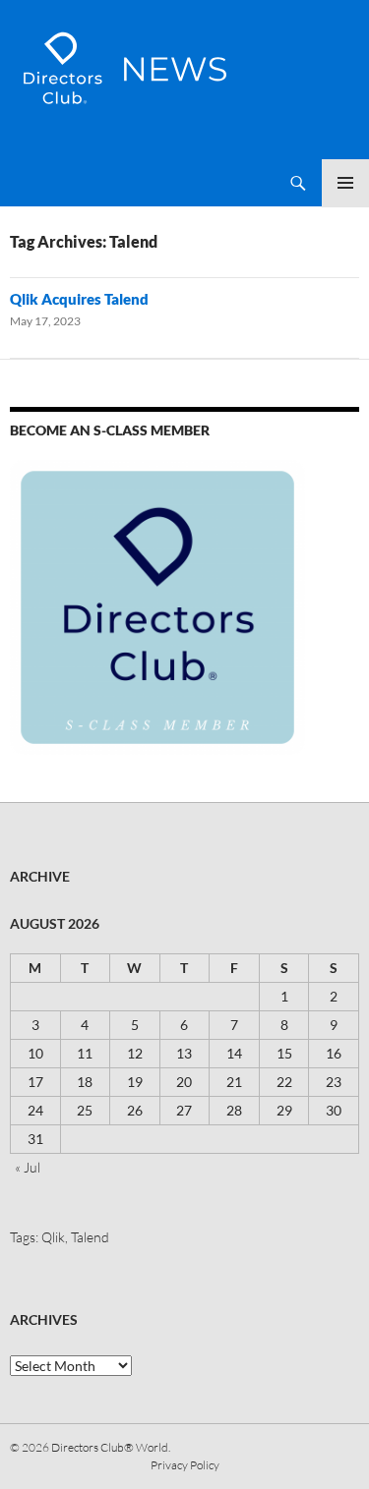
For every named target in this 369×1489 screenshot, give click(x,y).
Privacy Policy (185, 1465)
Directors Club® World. (110, 1447)
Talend (90, 1237)
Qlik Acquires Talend (79, 299)
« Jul (27, 1167)
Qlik (53, 1237)
